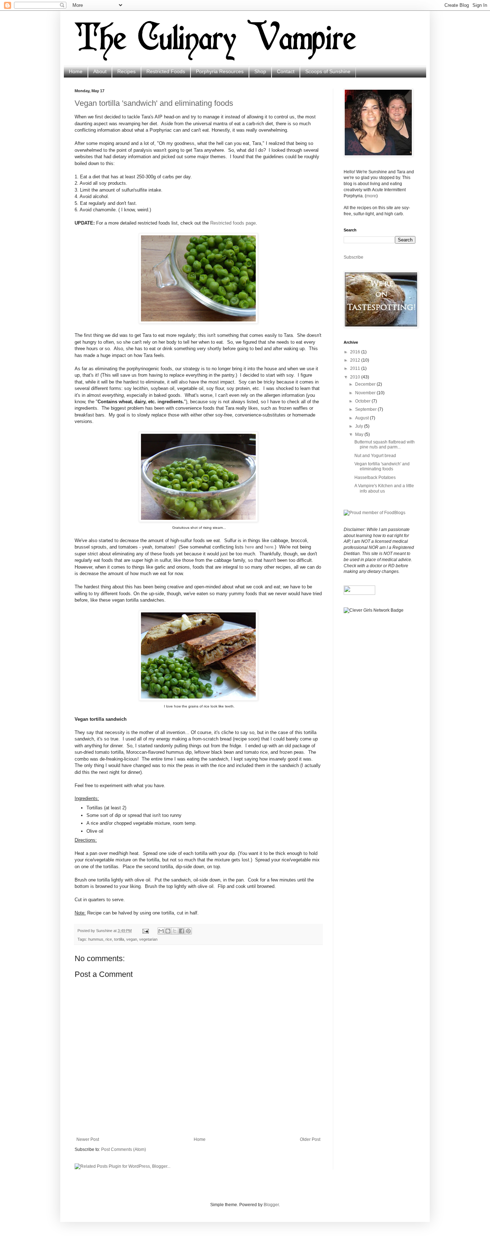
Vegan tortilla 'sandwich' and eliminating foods (154, 103)
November (366, 392)
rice (108, 939)
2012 (355, 360)
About (100, 71)
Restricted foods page (233, 223)
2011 (355, 368)
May (359, 434)
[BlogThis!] (167, 931)
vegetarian (148, 939)
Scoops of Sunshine (327, 71)
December (366, 384)
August (362, 417)
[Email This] (161, 931)
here (249, 547)
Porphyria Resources (220, 71)
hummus (95, 939)
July (359, 426)
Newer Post (87, 1139)
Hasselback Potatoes (375, 477)
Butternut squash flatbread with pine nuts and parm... (384, 444)
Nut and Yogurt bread (375, 455)
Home (76, 71)
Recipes (126, 71)
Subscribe (353, 257)
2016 (355, 351)
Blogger (271, 1204)
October (363, 401)
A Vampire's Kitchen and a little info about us (384, 488)
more (371, 195)
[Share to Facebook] (181, 931)
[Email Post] (145, 930)
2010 (355, 377)
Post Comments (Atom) (123, 1149)
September (366, 409)
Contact (286, 71)
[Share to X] (174, 931)
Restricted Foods (165, 71)
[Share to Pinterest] (188, 931)
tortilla (119, 939)
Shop (260, 71)
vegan (131, 939)
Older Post (310, 1139)
